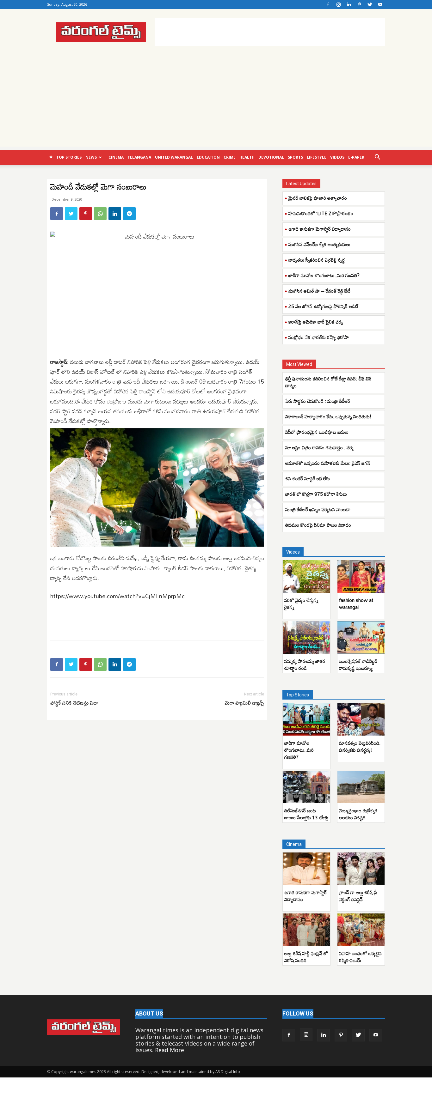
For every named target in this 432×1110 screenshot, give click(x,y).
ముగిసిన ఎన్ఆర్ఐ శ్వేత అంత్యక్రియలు (319, 244)
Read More (169, 1050)
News (91, 157)
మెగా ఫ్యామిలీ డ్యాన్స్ (244, 703)
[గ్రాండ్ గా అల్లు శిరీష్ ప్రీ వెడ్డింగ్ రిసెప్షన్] (361, 868)
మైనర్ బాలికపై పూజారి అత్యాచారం (317, 198)
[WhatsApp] (100, 213)
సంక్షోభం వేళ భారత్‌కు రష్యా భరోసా (318, 337)
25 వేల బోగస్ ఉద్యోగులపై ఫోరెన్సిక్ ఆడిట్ (323, 306)
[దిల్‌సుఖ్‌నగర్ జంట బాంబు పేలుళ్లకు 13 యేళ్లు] (306, 787)
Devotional (271, 157)
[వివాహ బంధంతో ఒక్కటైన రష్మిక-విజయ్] (361, 929)
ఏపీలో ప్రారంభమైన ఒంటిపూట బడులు (317, 432)
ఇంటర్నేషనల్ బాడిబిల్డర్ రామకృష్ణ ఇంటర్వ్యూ (358, 664)
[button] (377, 157)
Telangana (139, 157)
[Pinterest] (359, 4)
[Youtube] (380, 4)
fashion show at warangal (356, 603)
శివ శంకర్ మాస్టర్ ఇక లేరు (307, 478)
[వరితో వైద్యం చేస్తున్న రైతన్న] (306, 576)
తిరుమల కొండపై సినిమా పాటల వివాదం (318, 525)
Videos (337, 157)
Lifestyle (316, 157)
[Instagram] (338, 4)
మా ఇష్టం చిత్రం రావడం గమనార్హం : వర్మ (319, 447)
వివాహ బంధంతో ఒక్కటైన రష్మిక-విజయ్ (360, 957)
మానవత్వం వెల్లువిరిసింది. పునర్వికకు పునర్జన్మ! (359, 746)
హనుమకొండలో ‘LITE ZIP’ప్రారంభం (320, 213)
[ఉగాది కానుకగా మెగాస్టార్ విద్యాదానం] (306, 868)
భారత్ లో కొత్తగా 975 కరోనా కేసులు (316, 494)
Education (208, 157)
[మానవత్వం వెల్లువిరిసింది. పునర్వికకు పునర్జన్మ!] (361, 719)
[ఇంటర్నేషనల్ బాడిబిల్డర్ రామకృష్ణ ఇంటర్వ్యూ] (361, 637)
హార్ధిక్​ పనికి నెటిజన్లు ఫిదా (74, 703)
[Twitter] (369, 4)
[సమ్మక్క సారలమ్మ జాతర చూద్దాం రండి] (306, 637)
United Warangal (174, 157)
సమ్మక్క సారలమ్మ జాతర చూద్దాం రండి (304, 664)
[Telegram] (129, 213)
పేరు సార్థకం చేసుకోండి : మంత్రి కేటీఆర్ (317, 401)
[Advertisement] (270, 32)
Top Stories (69, 157)
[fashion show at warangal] (361, 576)
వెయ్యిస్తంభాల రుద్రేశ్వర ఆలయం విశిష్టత (358, 814)
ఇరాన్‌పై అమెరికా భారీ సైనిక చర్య (315, 321)
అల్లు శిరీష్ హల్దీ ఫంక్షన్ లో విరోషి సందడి (306, 957)
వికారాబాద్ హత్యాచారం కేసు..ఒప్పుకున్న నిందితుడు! (328, 416)
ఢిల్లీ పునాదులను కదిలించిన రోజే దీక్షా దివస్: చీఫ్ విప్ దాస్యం (328, 382)
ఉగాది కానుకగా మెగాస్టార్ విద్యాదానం (319, 229)
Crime (230, 157)
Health (247, 157)
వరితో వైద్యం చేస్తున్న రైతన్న (301, 603)
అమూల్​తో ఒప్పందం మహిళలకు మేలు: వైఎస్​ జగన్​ (327, 463)
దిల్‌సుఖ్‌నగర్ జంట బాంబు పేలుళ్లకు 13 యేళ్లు (306, 814)
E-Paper (356, 157)
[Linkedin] (349, 4)
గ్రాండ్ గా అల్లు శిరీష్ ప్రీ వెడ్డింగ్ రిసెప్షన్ (358, 896)
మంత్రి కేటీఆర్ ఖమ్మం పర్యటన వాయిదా (317, 509)
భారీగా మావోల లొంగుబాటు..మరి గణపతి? (324, 275)
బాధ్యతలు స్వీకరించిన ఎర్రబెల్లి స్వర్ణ (316, 259)
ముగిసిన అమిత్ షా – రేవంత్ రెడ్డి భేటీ (319, 290)
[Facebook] (328, 4)
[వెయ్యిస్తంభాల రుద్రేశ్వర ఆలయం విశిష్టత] (361, 787)
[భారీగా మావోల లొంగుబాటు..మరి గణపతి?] (306, 719)
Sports (295, 157)
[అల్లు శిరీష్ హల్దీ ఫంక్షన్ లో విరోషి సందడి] (306, 929)
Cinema (116, 157)
